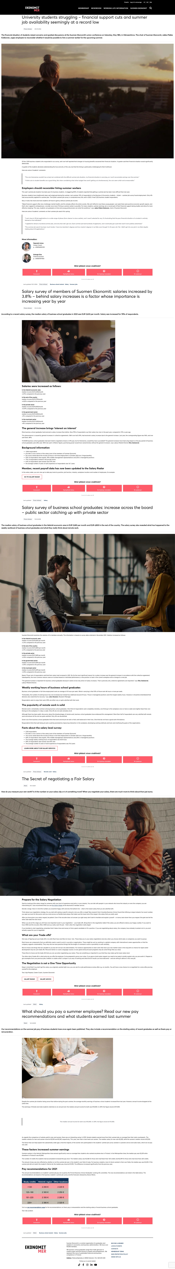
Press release (28, 29)
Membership (83, 8)
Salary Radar (29, 979)
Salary (67, 284)
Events (126, 2)
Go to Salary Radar (32, 477)
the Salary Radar (57, 905)
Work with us (116, 1257)
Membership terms (117, 1251)
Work (25, 786)
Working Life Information (116, 8)
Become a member (117, 1243)
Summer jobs (73, 284)
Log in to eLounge (136, 2)
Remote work (48, 772)
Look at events (116, 1246)
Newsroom (96, 8)
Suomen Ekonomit (138, 8)
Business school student (57, 284)
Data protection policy (119, 1254)
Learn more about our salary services (39, 748)
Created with (87, 279)
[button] (37, 272)
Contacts (114, 1249)
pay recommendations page (36, 1207)
